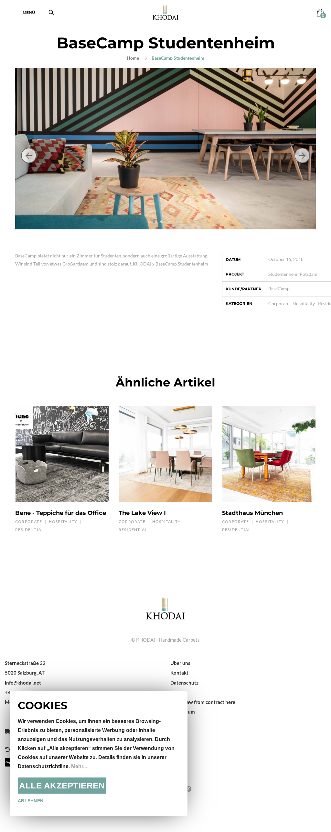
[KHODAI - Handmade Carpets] (165, 12)
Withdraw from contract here (202, 702)
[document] (98, 753)
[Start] (165, 607)
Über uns (180, 663)
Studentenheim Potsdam (292, 274)
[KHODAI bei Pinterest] (188, 788)
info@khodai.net (23, 683)
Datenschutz (184, 683)
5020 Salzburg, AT (25, 673)
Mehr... (79, 766)
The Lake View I (142, 512)
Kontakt (179, 673)
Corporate (278, 303)
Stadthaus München (252, 512)
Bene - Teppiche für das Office (60, 512)
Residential (29, 530)
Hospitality (304, 303)
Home (133, 58)
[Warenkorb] (319, 12)
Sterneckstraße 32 (25, 663)
